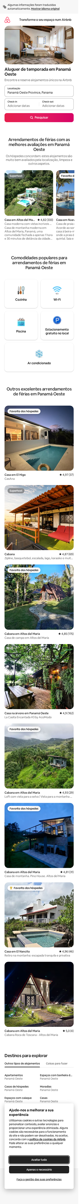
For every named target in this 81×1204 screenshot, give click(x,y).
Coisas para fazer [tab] (56, 1063)
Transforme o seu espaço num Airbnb (45, 20)
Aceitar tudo (39, 1159)
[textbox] (22, 106)
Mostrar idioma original (45, 8)
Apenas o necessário (39, 1169)
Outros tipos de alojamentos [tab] (22, 1063)
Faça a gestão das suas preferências (39, 1179)
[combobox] (39, 92)
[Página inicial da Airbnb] (7, 20)
